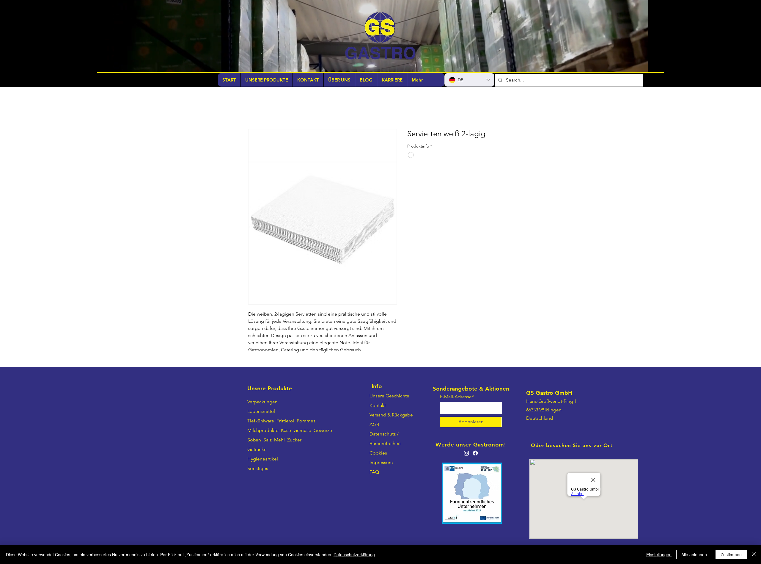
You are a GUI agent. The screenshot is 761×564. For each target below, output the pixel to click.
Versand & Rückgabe (391, 415)
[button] (640, 65)
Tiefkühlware (260, 421)
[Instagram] (466, 453)
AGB (374, 424)
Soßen (254, 440)
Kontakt (378, 405)
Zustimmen (731, 554)
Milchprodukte (263, 430)
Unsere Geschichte (389, 396)
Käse (286, 430)
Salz (267, 440)
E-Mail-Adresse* (457, 396)
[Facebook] (475, 453)
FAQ (374, 472)
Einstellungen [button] (659, 554)
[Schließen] (753, 554)
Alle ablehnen (694, 554)
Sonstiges (257, 468)
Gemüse (302, 430)
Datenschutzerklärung (354, 554)
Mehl (279, 440)
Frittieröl (285, 421)
